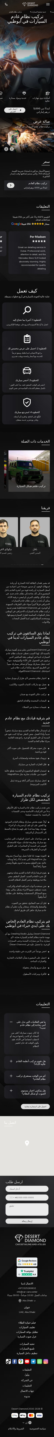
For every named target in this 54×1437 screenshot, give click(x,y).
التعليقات (27, 1369)
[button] (27, 1143)
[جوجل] (20, 1361)
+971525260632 (6, 4)
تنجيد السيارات (27, 1343)
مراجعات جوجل (43, 219)
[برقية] (33, 1361)
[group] (29, 471)
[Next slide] (6, 149)
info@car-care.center (27, 1291)
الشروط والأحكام (16, 1428)
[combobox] (13, 1197)
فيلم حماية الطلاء (27, 1322)
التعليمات (27, 1385)
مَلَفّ (27, 1375)
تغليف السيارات (27, 1327)
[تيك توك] (8, 1361)
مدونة (27, 1396)
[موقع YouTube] (27, 1361)
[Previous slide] (12, 149)
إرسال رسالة (27, 1221)
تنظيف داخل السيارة (27, 1353)
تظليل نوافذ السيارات (27, 1332)
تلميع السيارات (27, 1348)
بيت (52, 12)
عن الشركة (27, 1380)
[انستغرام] (45, 1361)
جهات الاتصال (27, 1390)
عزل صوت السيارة (27, 1336)
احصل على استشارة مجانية (35, 1106)
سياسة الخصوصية (37, 1428)
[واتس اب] (39, 1361)
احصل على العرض (12, 110)
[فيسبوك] (14, 1361)
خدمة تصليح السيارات (38, 12)
